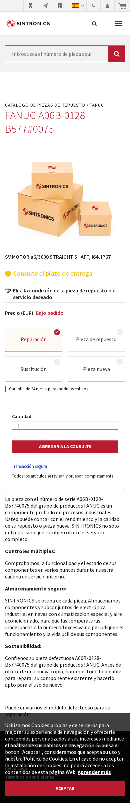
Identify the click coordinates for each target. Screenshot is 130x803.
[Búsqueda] (94, 23)
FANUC (97, 105)
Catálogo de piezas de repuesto (45, 105)
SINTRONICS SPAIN (28, 23)
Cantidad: (22, 416)
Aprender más (94, 772)
